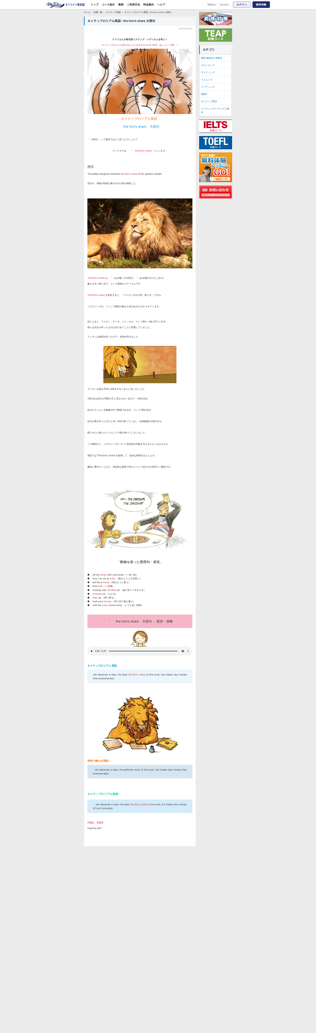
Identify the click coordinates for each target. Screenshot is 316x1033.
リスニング (206, 79)
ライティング (208, 72)
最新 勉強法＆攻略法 (211, 57)
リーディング (208, 86)
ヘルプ (161, 4)
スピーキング (208, 65)
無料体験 (261, 4)
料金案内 (148, 4)
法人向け (224, 4)
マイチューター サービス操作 (215, 110)
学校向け (211, 4)
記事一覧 (98, 12)
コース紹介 (108, 4)
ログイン (242, 4)
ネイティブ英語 (113, 12)
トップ (95, 4)
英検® (204, 94)
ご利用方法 (133, 4)
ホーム (87, 12)
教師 (121, 4)
